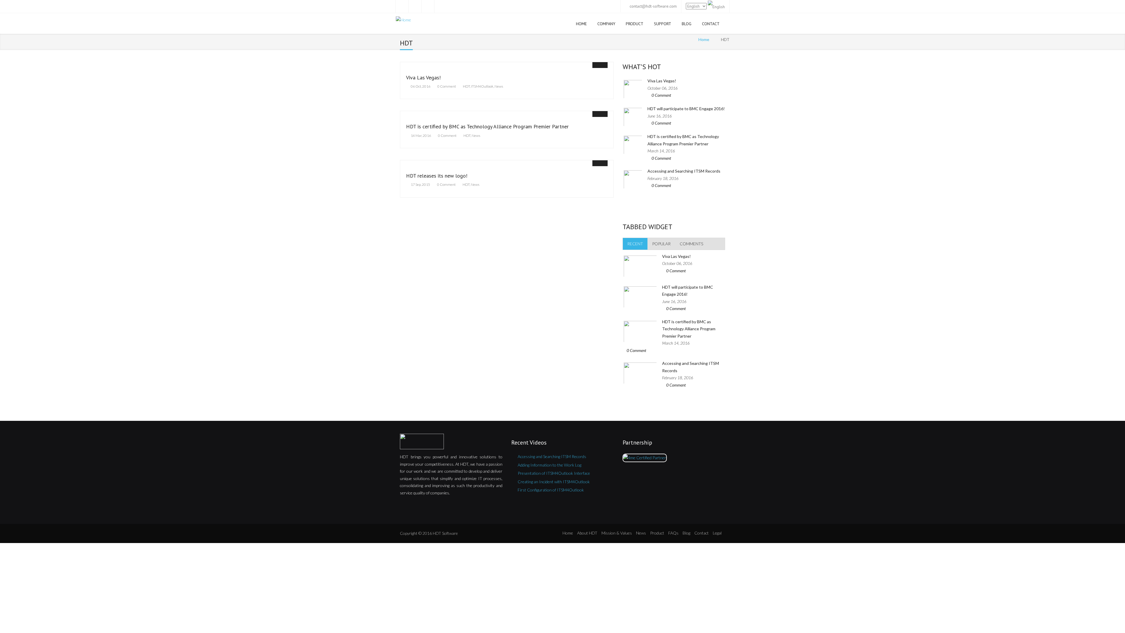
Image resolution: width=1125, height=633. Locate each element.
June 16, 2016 (659, 115)
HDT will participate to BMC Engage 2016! (686, 108)
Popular (661, 243)
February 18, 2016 (663, 178)
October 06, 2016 (662, 88)
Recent (635, 243)
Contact (711, 23)
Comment (661, 95)
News (499, 86)
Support (662, 23)
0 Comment (446, 86)
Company (606, 23)
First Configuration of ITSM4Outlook (551, 489)
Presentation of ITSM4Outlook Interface (554, 473)
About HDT (587, 532)
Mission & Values (616, 532)
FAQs (673, 532)
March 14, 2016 (661, 150)
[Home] (403, 20)
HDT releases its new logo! (436, 175)
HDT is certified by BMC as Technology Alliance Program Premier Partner (487, 126)
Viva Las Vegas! (423, 77)
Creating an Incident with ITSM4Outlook (554, 481)
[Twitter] (414, 6)
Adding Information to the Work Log (549, 464)
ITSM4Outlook (482, 86)
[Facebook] (402, 6)
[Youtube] (427, 6)
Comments (691, 243)
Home (581, 23)
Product (634, 23)
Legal (717, 532)
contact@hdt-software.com (653, 6)
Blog (686, 23)
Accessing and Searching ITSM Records (683, 171)
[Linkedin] (440, 6)
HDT (466, 86)
